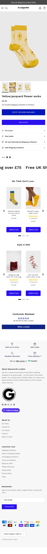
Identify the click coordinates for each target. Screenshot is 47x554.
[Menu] (2, 8)
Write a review (24, 327)
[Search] (7, 8)
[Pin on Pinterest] (10, 157)
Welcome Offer (7, 463)
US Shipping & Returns (10, 457)
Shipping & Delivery (9, 450)
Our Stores (6, 430)
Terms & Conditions (9, 460)
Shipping (14, 105)
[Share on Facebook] (7, 157)
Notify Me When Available (23, 112)
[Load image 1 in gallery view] (23, 46)
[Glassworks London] (23, 8)
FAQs (4, 477)
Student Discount (8, 467)
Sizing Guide (6, 470)
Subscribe (9, 506)
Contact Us (6, 427)
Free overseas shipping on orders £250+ (23, 3)
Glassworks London (11, 539)
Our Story (5, 424)
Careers (5, 433)
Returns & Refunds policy (11, 453)
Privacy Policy (7, 473)
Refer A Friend (7, 437)
